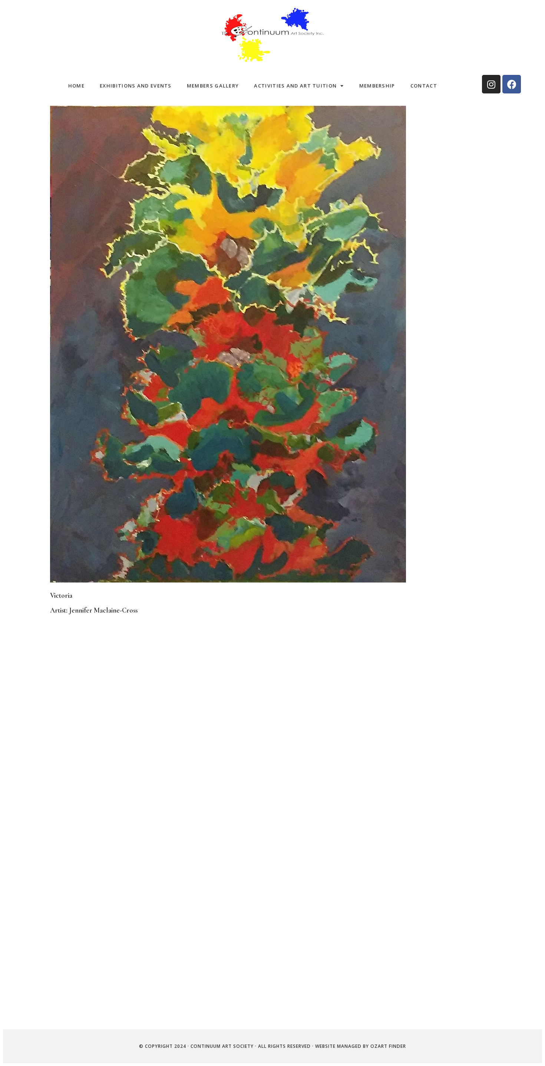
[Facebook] (511, 84)
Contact (423, 85)
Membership (377, 85)
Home (76, 85)
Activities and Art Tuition (295, 85)
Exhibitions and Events (136, 85)
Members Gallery (213, 85)
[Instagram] (491, 84)
